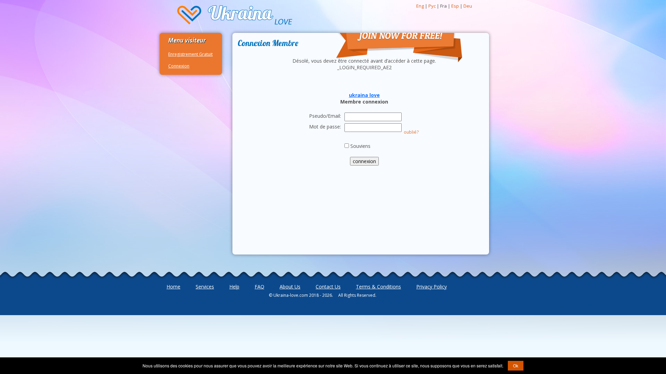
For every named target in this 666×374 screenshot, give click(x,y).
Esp (455, 6)
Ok (515, 365)
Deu (467, 6)
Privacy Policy (431, 286)
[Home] (235, 15)
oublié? (411, 132)
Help (234, 286)
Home (173, 286)
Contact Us (328, 286)
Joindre (342, 25)
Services (205, 286)
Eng (420, 6)
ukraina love (364, 95)
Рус (432, 6)
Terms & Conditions (378, 286)
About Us (290, 286)
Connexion (178, 66)
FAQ (259, 286)
